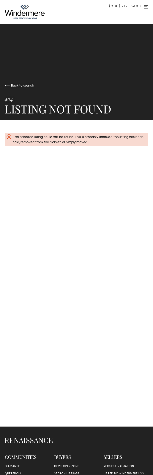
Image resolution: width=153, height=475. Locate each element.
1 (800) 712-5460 (123, 6)
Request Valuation (119, 466)
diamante (12, 466)
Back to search (22, 85)
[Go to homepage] (29, 12)
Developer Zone (66, 466)
